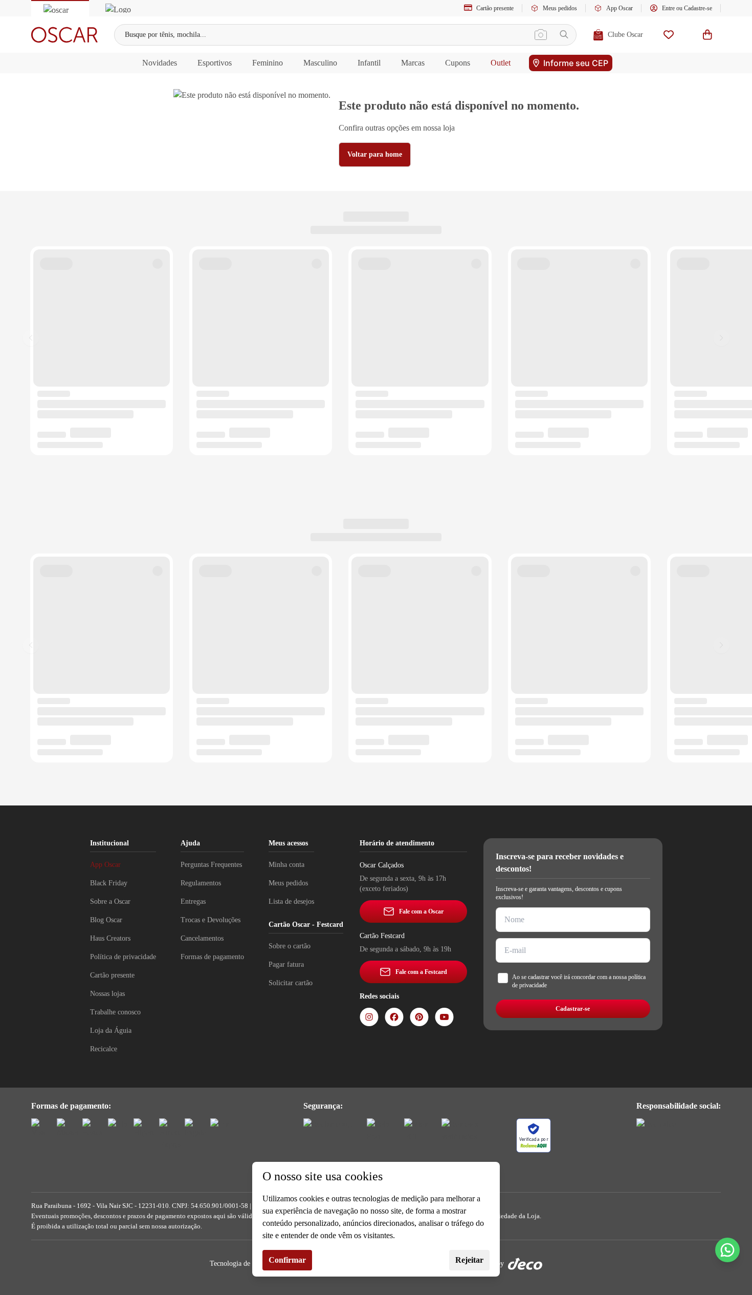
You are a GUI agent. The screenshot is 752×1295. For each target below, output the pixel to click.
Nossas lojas (107, 993)
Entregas (193, 901)
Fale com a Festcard (421, 971)
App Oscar (619, 8)
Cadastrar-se (573, 1008)
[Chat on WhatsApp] (727, 1250)
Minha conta (286, 864)
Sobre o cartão (290, 946)
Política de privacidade (123, 957)
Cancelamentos (202, 938)
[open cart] (707, 35)
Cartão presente (495, 8)
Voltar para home (374, 154)
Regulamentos (201, 883)
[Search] (564, 34)
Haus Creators (110, 938)
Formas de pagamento (212, 957)
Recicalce (103, 1049)
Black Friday (108, 883)
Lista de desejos (291, 901)
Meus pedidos (560, 8)
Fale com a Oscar (421, 911)
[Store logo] (64, 35)
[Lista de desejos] (668, 35)
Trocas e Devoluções (210, 920)
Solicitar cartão (291, 983)
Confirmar (287, 1260)
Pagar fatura (286, 964)
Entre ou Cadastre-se (687, 8)
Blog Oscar (106, 920)
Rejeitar (469, 1260)
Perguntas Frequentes (211, 864)
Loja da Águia (110, 1030)
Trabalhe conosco (115, 1012)
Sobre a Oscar (110, 901)
